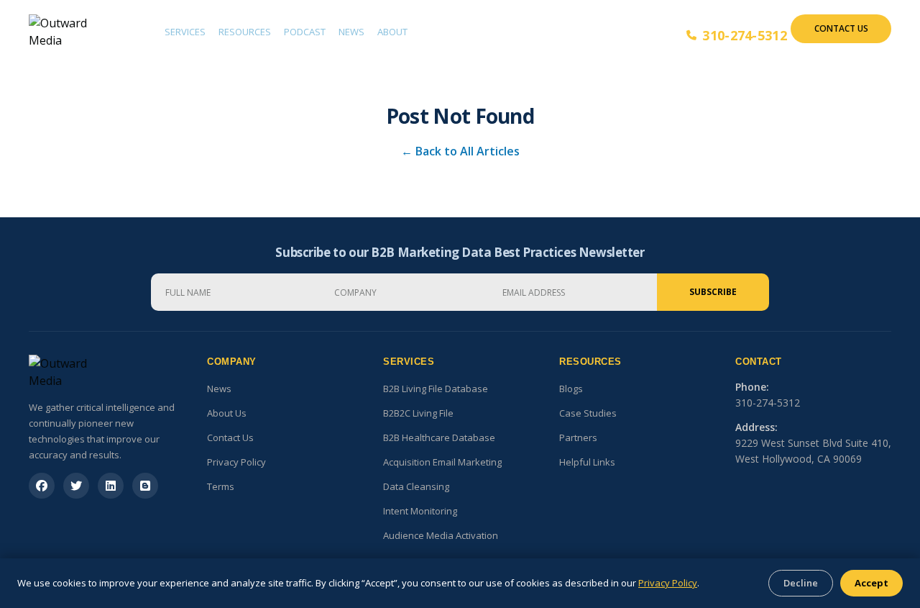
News (351, 31)
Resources (244, 31)
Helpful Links (587, 461)
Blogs (571, 388)
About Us (227, 413)
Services (185, 31)
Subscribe (713, 292)
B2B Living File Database (435, 388)
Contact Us (841, 28)
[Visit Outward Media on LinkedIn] (111, 486)
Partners (578, 437)
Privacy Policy (236, 461)
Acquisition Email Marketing (442, 461)
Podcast (305, 31)
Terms (220, 486)
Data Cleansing (416, 486)
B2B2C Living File (418, 413)
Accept (871, 582)
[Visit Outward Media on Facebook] (42, 486)
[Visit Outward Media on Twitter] (76, 486)
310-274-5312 (744, 35)
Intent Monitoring (420, 510)
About (392, 31)
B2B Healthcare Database (439, 437)
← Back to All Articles (460, 151)
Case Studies (588, 413)
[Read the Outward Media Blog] (145, 486)
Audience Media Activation (440, 535)
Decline (800, 582)
